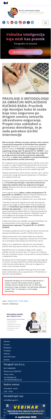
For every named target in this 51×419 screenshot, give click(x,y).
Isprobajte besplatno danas (25, 52)
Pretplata (7, 350)
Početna (7, 341)
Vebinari (7, 353)
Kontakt (6, 360)
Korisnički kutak (9, 357)
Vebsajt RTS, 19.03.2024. (18, 301)
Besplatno (7, 347)
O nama (7, 344)
